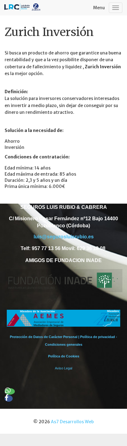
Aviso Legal (63, 368)
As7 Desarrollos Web (72, 421)
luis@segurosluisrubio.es (64, 236)
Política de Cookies (63, 356)
